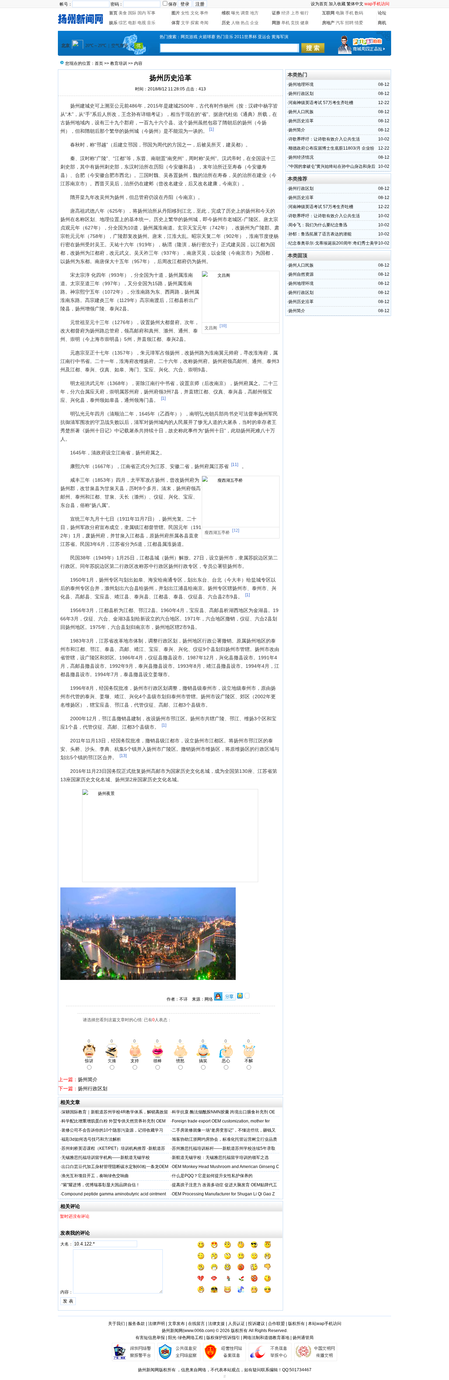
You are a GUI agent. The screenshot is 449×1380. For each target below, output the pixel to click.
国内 (142, 13)
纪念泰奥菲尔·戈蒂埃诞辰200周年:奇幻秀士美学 (333, 243)
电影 (132, 22)
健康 (304, 22)
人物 (235, 22)
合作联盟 (276, 1323)
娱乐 (113, 22)
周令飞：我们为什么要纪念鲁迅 (317, 224)
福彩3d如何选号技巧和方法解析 (91, 1139)
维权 (226, 13)
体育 (176, 22)
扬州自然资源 (301, 274)
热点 (245, 22)
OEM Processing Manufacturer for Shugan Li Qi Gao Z (223, 1194)
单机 (285, 22)
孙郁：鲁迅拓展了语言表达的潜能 (319, 234)
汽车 (340, 22)
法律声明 (156, 1323)
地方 (254, 13)
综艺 (123, 22)
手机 (349, 13)
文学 (185, 22)
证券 (276, 13)
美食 (123, 13)
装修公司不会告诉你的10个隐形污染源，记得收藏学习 (112, 1130)
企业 (254, 22)
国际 (132, 13)
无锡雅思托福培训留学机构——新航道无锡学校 (105, 1157)
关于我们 (116, 1323)
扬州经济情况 (301, 157)
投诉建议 (256, 1323)
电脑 (340, 13)
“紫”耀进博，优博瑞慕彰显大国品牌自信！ (100, 1184)
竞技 (295, 22)
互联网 (328, 13)
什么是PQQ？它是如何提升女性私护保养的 (212, 1175)
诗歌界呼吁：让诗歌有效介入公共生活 (324, 139)
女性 (185, 13)
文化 (194, 13)
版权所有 (296, 1323)
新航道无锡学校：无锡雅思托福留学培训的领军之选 (220, 1157)
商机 (382, 22)
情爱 (359, 22)
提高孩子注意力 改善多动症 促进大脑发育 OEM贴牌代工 (224, 1184)
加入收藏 (337, 3)
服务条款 (136, 1323)
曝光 (235, 13)
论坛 (382, 13)
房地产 (328, 22)
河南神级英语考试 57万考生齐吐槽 (320, 102)
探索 (194, 22)
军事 (151, 13)
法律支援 (216, 1323)
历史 (226, 22)
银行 (304, 13)
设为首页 (319, 3)
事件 (204, 13)
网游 (276, 22)
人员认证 (236, 1323)
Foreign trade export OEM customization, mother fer (221, 1121)
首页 (113, 13)
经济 (285, 13)
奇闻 (204, 22)
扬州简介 (88, 1079)
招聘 (349, 22)
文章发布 (176, 1323)
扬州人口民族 (301, 111)
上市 (295, 13)
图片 (176, 13)
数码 (359, 13)
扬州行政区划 (92, 1088)
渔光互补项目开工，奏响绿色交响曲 (95, 1175)
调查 (245, 13)
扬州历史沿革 (301, 120)
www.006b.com (198, 1330)
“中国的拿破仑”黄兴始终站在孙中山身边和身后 (331, 166)
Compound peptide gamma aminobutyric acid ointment (113, 1194)
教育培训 (118, 63)
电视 (142, 22)
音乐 (151, 22)
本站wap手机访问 (324, 1323)
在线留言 (196, 1323)
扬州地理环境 (301, 84)
